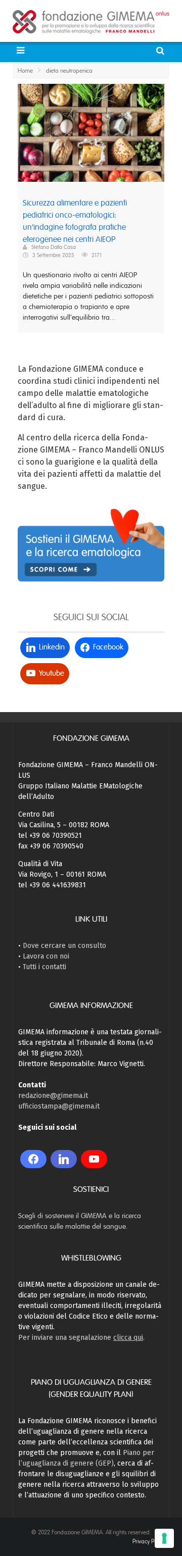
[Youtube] (94, 1159)
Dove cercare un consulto (64, 945)
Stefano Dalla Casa (53, 246)
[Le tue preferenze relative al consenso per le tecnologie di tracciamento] (164, 1538)
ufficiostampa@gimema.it (59, 1106)
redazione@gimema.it (53, 1095)
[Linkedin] (64, 1159)
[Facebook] (33, 1159)
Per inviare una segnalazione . (81, 1337)
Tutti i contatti (44, 967)
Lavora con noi (46, 956)
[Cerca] (161, 51)
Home (25, 71)
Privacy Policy (148, 1541)
